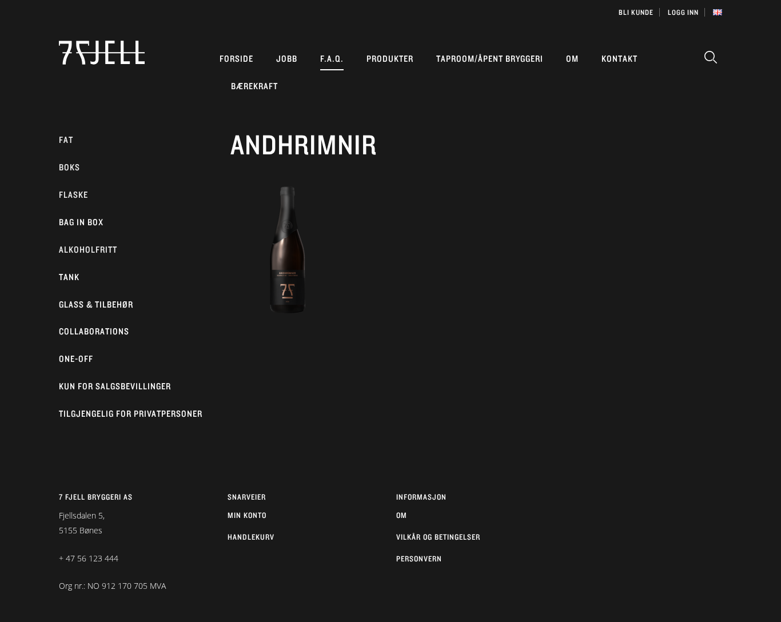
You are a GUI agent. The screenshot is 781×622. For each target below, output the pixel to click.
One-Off (76, 358)
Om (572, 58)
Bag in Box (81, 222)
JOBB (286, 58)
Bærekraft (254, 86)
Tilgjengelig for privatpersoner (130, 413)
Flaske (73, 194)
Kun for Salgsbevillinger (115, 386)
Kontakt (619, 58)
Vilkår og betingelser (438, 536)
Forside (236, 58)
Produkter (389, 58)
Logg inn (683, 12)
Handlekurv (251, 536)
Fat (66, 139)
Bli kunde (636, 12)
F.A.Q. (332, 58)
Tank (69, 277)
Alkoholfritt (88, 249)
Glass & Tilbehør (96, 304)
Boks (69, 167)
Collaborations (94, 331)
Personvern (419, 558)
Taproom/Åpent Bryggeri (489, 58)
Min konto (247, 515)
